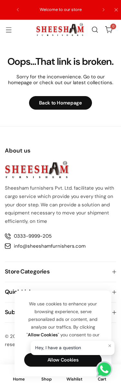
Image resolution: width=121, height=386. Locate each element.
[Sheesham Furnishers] (60, 29)
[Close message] (109, 345)
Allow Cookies (62, 360)
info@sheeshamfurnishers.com (50, 246)
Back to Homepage (60, 103)
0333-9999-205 (33, 236)
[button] (18, 10)
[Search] (95, 30)
